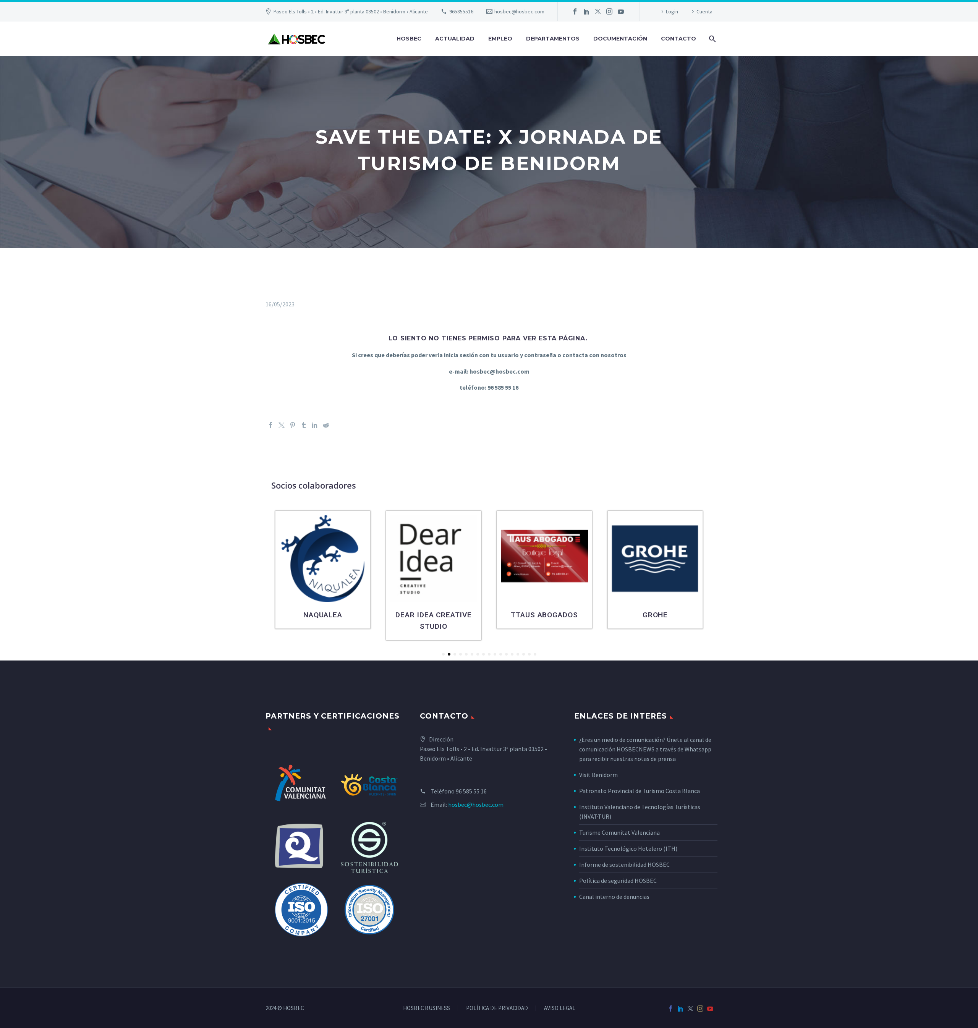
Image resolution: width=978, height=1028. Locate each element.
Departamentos (553, 38)
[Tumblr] (304, 425)
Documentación (620, 38)
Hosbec (409, 38)
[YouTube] (621, 11)
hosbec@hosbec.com (519, 11)
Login (672, 11)
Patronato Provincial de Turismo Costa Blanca (639, 791)
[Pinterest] (293, 425)
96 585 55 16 (471, 791)
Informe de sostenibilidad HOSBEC (625, 864)
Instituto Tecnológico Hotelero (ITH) (628, 848)
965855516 (461, 11)
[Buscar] (711, 39)
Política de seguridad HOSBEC (618, 880)
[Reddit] (326, 425)
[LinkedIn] (586, 11)
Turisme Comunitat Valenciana (619, 832)
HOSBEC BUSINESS (426, 1008)
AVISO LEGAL (559, 1008)
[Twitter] (598, 11)
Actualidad (454, 38)
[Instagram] (609, 11)
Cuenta (704, 11)
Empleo (500, 38)
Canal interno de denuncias (614, 896)
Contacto (678, 38)
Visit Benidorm (598, 775)
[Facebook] (575, 11)
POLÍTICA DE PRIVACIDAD (497, 1008)
